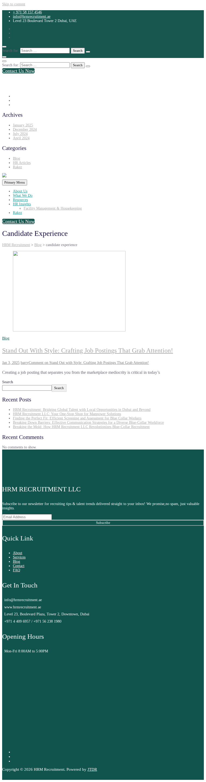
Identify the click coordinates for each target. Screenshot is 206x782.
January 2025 (23, 125)
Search (7, 382)
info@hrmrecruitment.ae (31, 16)
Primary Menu (14, 182)
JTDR (92, 769)
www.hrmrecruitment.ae (22, 607)
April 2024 (21, 138)
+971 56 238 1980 (47, 621)
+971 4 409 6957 (17, 621)
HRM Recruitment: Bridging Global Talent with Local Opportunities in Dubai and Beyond (81, 410)
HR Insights (22, 204)
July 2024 (20, 134)
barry (25, 363)
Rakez (17, 167)
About (17, 553)
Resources (20, 200)
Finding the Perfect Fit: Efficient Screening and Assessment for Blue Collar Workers (77, 418)
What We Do (22, 195)
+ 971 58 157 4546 (27, 12)
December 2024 (25, 129)
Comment (89, 363)
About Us (20, 191)
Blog (16, 158)
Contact (18, 566)
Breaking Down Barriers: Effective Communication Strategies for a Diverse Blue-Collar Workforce (88, 423)
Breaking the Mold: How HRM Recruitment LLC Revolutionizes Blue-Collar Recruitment (81, 427)
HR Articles (22, 163)
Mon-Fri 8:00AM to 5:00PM (26, 651)
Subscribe (103, 523)
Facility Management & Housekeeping (53, 208)
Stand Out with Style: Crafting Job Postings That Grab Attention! (87, 350)
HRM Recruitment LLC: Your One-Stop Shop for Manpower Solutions (67, 414)
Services (19, 557)
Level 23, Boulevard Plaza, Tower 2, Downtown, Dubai (46, 614)
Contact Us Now (18, 71)
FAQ (16, 570)
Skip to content (13, 4)
